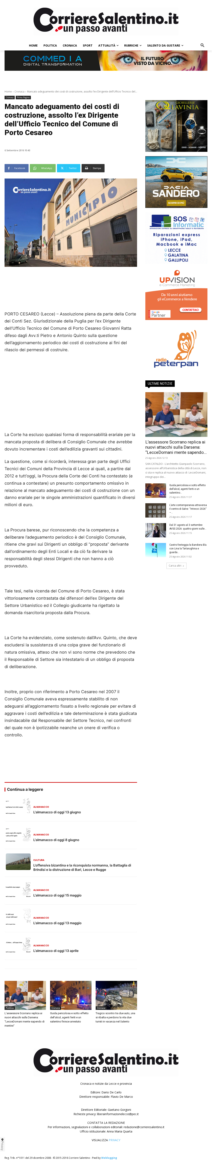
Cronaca (19, 91)
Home (8, 91)
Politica (10, 1008)
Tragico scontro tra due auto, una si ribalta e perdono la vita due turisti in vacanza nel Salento (115, 1017)
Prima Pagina (23, 97)
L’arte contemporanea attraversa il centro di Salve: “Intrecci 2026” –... (188, 509)
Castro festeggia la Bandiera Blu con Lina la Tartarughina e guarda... (188, 548)
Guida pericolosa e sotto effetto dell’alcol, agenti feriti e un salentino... (187, 489)
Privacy (2, 1145)
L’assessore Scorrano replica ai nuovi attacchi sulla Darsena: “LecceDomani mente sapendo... (176, 447)
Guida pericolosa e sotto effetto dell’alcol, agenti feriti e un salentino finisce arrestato (69, 1017)
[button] (202, 45)
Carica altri (175, 565)
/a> (176, 321)
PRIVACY (114, 1140)
